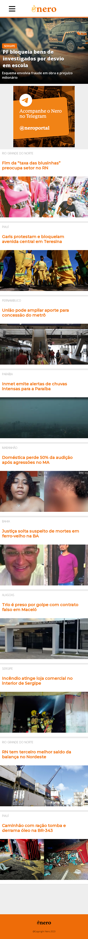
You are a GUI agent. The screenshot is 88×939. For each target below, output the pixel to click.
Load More (44, 891)
